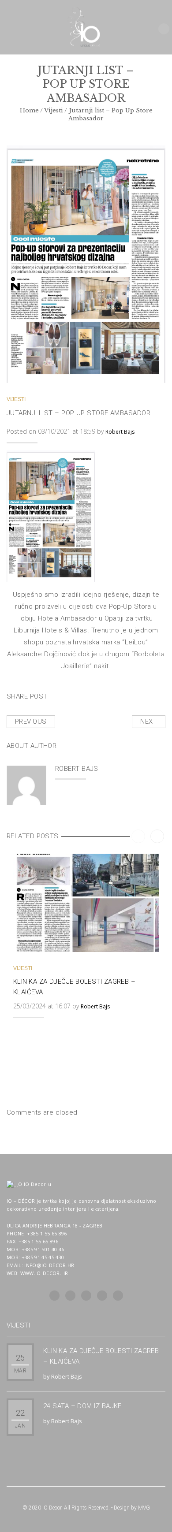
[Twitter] (68, 694)
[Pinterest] (106, 694)
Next (148, 721)
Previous (31, 721)
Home (29, 110)
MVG (144, 1508)
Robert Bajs (120, 431)
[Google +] (125, 694)
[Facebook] (87, 694)
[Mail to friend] (144, 694)
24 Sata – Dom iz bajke (82, 1406)
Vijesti (53, 110)
